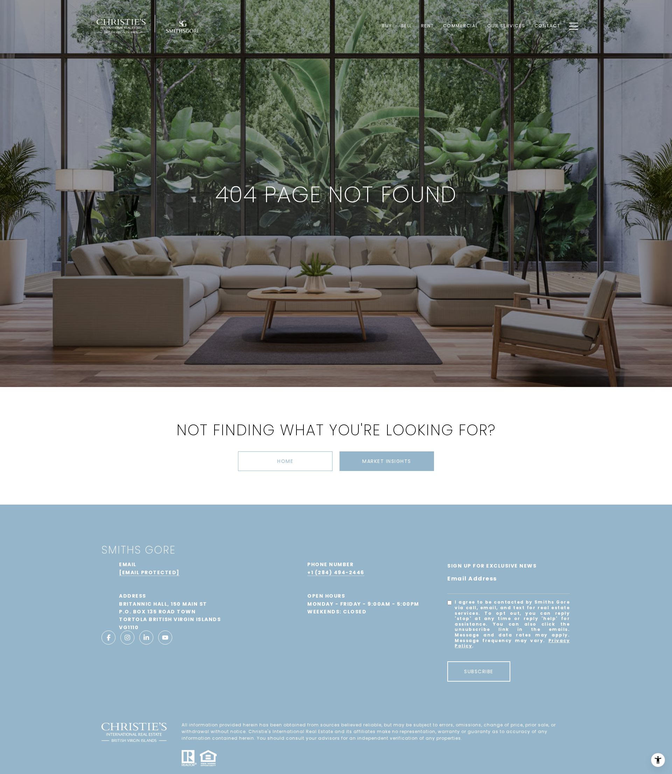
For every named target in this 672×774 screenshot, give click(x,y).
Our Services (506, 25)
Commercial (460, 25)
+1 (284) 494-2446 (335, 572)
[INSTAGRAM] (127, 638)
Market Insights (386, 461)
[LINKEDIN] (146, 638)
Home (285, 461)
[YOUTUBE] (165, 638)
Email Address (472, 579)
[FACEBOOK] (108, 638)
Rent (427, 25)
